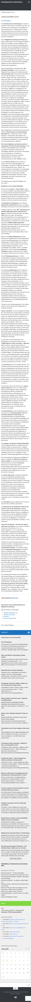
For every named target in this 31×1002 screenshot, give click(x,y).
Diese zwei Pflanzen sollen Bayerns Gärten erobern (13, 656)
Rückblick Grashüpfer (9, 614)
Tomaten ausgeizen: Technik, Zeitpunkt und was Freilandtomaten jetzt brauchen (15, 789)
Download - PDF (6, 912)
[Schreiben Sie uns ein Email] (29, 632)
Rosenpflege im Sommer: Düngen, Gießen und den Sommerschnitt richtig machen (14, 684)
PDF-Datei (15, 598)
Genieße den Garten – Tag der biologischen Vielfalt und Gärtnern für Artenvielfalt (13, 759)
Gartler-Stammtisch (14, 931)
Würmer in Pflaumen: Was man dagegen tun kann (14, 887)
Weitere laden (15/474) (15, 858)
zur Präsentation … (6, 20)
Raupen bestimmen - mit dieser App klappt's (12, 873)
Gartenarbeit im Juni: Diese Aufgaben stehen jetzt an (15, 729)
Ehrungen (6, 616)
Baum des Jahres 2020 (10, 618)
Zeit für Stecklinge (6, 642)
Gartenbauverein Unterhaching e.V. (12, 2)
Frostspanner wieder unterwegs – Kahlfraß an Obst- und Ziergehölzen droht (14, 744)
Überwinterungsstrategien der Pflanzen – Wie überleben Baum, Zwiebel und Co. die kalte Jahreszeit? (14, 847)
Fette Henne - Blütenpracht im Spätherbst (12, 889)
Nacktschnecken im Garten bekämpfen (12, 670)
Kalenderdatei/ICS (16, 912)
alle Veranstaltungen (8, 938)
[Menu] (29, 2)
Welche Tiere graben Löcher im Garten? (11, 891)
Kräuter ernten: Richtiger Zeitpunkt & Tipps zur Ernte (14, 714)
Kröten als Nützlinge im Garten (9, 897)
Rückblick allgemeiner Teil (10, 612)
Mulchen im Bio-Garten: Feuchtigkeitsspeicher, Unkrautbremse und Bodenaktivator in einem (14, 774)
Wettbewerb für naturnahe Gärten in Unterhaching (15, 833)
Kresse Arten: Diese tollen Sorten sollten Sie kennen (14, 874)
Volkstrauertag (13, 934)
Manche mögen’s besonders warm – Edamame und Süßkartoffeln (14, 699)
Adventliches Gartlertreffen (16, 936)
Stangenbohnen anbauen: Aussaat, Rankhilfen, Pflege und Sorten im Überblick (14, 819)
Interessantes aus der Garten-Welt (11, 637)
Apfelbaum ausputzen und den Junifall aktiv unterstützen (13, 804)
